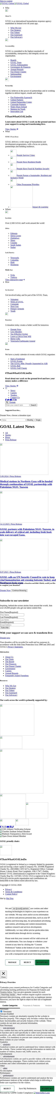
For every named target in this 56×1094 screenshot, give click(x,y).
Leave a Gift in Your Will (20, 336)
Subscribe (5, 628)
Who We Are (15, 28)
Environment (15, 76)
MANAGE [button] (12, 962)
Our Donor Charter (18, 72)
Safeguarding (15, 74)
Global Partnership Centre (21, 102)
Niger (12, 240)
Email (7, 622)
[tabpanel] (28, 1019)
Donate (12, 402)
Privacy (8, 889)
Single (38, 420)
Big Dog (9, 898)
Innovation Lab (16, 111)
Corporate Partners (18, 104)
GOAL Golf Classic (18, 368)
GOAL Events (16, 361)
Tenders (13, 395)
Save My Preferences (27, 1088)
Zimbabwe (14, 238)
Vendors (48, 1005)
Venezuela (14, 258)
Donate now (5, 638)
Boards (13, 60)
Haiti (12, 262)
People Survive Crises (26, 155)
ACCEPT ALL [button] (42, 962)
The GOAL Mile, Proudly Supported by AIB (29, 363)
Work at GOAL (16, 302)
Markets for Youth (17, 109)
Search (33, 405)
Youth (12, 311)
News (12, 390)
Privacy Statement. (15, 647)
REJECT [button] (27, 962)
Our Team (9, 659)
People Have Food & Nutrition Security (33, 169)
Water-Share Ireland (18, 107)
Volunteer (14, 299)
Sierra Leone (15, 236)
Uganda (13, 243)
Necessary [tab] (4, 1009)
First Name (9, 612)
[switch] (1, 1028)
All (6, 433)
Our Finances (10, 664)
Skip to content (6, 1)
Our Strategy (15, 30)
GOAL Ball (15, 366)
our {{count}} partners (21, 908)
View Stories (10, 129)
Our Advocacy (16, 37)
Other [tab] (2, 1066)
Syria (12, 275)
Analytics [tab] (4, 1042)
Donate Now (15, 329)
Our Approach (16, 35)
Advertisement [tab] (6, 1054)
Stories (8, 435)
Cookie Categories (9, 1005)
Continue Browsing (19, 591)
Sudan (13, 247)
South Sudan (15, 245)
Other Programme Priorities (28, 184)
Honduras (14, 265)
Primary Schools (17, 309)
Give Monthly (16, 332)
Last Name (9, 617)
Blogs (7, 437)
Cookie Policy (11, 894)
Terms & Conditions (13, 892)
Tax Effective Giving (19, 334)
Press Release (10, 440)
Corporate (14, 304)
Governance (10, 668)
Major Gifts (15, 339)
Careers (13, 393)
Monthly (30, 420)
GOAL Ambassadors (19, 65)
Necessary (7, 1011)
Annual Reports (16, 69)
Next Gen (14, 306)
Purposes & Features (31, 1005)
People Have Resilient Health (29, 162)
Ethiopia (13, 233)
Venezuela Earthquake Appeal (22, 341)
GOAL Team (15, 62)
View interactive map (14, 280)
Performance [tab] (5, 1073)
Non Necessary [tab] (6, 1025)
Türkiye (13, 277)
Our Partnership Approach (21, 97)
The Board (9, 662)
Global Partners (16, 100)
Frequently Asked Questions (17, 675)
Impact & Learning (40, 207)
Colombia (14, 260)
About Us (9, 657)
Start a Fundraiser (17, 359)
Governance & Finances (20, 67)
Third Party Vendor (8, 995)
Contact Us (15, 397)
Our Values (15, 32)
